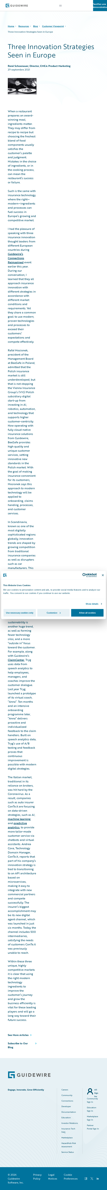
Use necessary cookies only (19, 612)
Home (11, 26)
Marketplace (67, 1137)
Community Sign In (92, 1100)
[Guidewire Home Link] (29, 1074)
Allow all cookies (87, 612)
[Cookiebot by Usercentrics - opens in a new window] (84, 575)
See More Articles (18, 1035)
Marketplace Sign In (92, 1118)
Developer (66, 1106)
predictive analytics (17, 825)
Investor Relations (69, 1123)
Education (66, 1117)
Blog (35, 26)
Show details (92, 604)
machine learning (19, 819)
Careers (64, 1089)
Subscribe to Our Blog (18, 1045)
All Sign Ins (96, 1091)
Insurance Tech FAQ (68, 1130)
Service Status (67, 1152)
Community (66, 1095)
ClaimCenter (16, 660)
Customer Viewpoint (53, 26)
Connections (67, 1100)
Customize (52, 612)
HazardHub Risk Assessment (68, 1145)
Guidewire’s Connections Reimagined (16, 258)
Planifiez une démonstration (100, 5)
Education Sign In (91, 1109)
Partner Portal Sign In (93, 1127)
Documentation (68, 1111)
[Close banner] (103, 575)
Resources (23, 26)
